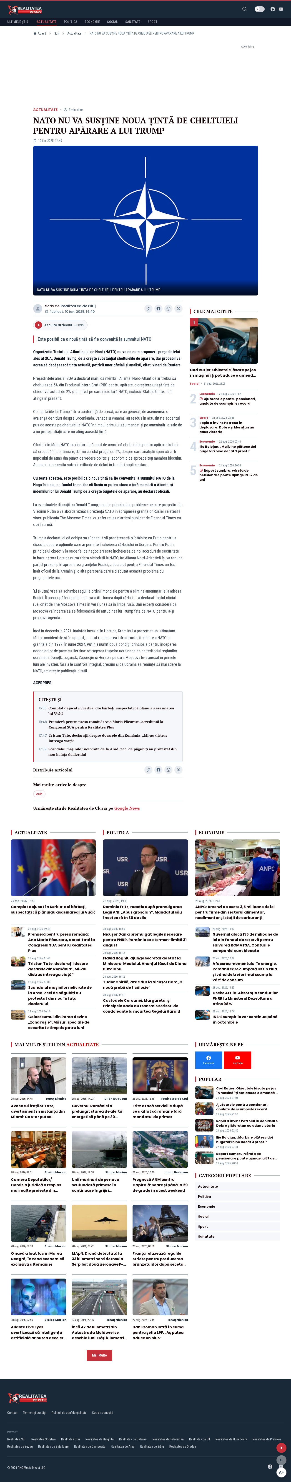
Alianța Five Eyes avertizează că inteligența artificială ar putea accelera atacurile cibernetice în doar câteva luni (38, 1338)
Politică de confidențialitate (69, 1412)
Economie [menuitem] (92, 22)
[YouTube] (281, 9)
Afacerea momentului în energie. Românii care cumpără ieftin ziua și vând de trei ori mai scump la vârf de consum (245, 972)
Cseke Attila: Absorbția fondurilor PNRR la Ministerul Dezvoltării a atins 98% (245, 998)
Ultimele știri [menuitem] (18, 22)
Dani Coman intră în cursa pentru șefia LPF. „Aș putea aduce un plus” (158, 1332)
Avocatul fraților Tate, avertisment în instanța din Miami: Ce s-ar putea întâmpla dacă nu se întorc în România (38, 1116)
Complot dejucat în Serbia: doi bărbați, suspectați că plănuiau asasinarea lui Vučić (111, 711)
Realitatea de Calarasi (133, 1439)
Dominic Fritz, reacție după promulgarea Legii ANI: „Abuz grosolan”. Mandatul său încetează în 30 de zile (142, 912)
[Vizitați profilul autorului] (37, 308)
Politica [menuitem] (71, 22)
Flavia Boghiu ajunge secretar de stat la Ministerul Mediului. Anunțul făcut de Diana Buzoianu (145, 964)
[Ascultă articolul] (281, 1448)
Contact (12, 1412)
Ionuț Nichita (56, 1099)
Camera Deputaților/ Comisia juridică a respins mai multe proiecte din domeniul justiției (36, 1188)
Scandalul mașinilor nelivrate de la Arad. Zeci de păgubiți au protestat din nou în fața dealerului (112, 751)
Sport (203, 418)
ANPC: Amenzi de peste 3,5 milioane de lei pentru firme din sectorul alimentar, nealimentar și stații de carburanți (235, 912)
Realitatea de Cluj (78, 306)
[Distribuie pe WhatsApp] (168, 309)
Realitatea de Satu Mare (53, 1446)
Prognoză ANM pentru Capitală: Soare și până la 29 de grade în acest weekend (160, 1185)
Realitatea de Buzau (20, 1446)
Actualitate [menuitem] (47, 22)
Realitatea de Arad (123, 1446)
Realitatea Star (70, 1439)
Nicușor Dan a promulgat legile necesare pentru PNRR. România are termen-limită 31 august (145, 940)
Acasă (42, 33)
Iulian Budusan (115, 1099)
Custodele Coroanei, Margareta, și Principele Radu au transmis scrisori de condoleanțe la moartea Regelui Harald (141, 1006)
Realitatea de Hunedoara (231, 1439)
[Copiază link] (148, 309)
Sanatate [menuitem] (132, 22)
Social (194, 384)
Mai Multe (99, 1355)
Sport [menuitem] (152, 22)
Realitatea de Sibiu (152, 1446)
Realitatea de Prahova (267, 1439)
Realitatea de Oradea (182, 1446)
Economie (207, 394)
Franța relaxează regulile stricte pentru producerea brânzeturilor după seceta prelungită (158, 1261)
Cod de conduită (102, 1412)
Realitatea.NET (16, 1439)
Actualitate (74, 33)
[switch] (260, 9)
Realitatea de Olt (199, 1439)
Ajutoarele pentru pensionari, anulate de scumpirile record (227, 401)
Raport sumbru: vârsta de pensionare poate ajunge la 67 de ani (228, 475)
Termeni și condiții (34, 1412)
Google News (127, 808)
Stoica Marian (55, 1172)
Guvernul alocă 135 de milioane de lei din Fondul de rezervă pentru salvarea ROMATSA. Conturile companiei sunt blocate (245, 942)
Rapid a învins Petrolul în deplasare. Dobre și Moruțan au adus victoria (226, 427)
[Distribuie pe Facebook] (158, 309)
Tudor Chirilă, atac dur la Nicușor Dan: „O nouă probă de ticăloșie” (142, 984)
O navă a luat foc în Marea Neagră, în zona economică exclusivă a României (37, 1259)
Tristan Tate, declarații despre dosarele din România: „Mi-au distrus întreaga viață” (108, 738)
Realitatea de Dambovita (89, 1446)
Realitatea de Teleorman (168, 1439)
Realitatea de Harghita (99, 1439)
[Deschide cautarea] (244, 9)
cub (39, 794)
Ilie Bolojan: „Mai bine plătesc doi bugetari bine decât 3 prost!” (227, 448)
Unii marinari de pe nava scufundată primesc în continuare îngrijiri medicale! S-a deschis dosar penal (95, 1190)
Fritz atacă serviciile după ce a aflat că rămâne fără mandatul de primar (158, 1111)
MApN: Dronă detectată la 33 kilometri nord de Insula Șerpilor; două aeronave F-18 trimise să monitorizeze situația (99, 1264)
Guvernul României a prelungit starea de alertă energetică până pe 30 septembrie (97, 1114)
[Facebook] (273, 9)
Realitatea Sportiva (43, 1439)
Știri (56, 33)
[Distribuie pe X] (178, 309)
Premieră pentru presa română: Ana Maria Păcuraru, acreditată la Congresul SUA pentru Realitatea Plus (106, 724)
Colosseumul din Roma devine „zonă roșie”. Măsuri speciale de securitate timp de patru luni (58, 1022)
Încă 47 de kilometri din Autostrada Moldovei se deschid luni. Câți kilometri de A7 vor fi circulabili (98, 1335)
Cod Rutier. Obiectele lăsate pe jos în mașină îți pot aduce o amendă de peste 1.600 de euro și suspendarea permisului (223, 378)
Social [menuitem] (112, 22)
